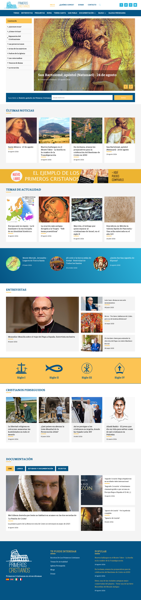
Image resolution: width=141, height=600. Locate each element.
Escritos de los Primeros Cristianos (65, 557)
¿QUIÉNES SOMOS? (66, 5)
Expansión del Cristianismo (15, 37)
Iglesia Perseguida (117, 13)
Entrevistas (27, 13)
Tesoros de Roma (16, 63)
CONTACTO (92, 5)
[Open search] (99, 5)
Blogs (52, 569)
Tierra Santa (60, 13)
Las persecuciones (16, 44)
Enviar (123, 98)
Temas (16, 13)
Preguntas (40, 13)
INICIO (52, 5)
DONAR (81, 5)
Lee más (43, 89)
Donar (52, 573)
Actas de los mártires (18, 48)
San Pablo (72, 13)
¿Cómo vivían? (15, 31)
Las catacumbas (15, 58)
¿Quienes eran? (15, 26)
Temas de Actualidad (59, 561)
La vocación (14, 67)
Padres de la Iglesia (17, 53)
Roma (49, 13)
